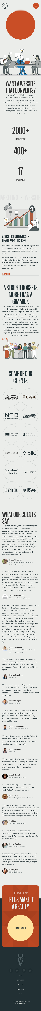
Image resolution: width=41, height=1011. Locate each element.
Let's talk (5, 338)
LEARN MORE (6, 274)
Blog (20, 994)
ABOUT (20, 985)
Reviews (20, 989)
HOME (20, 975)
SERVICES (20, 980)
